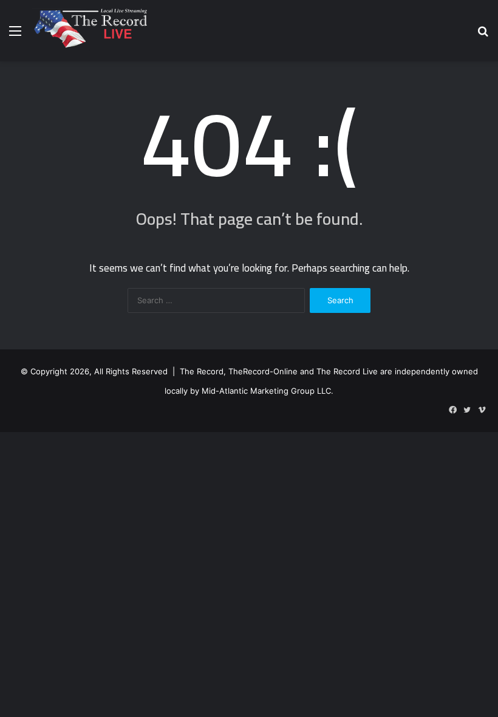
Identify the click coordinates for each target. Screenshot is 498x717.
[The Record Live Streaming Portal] (89, 31)
